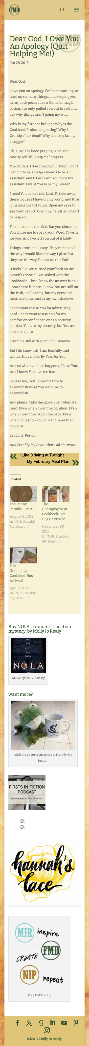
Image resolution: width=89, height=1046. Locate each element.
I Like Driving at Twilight (42, 455)
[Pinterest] (76, 1023)
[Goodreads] (41, 1023)
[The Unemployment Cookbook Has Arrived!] (23, 555)
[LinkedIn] (53, 1023)
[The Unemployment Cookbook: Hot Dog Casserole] (55, 494)
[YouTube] (64, 1023)
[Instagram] (47, 1030)
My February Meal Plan (48, 461)
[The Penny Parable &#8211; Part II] (23, 494)
